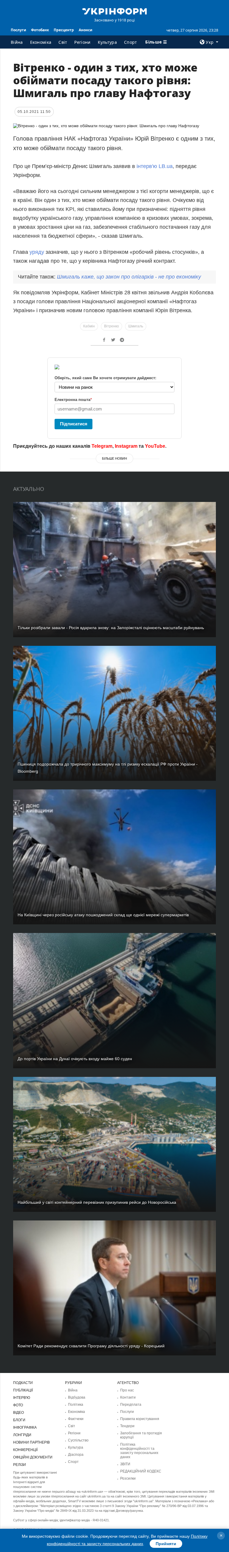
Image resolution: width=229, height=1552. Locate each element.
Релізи (19, 1465)
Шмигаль (135, 326)
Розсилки (128, 1478)
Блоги (19, 1420)
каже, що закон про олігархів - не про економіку (129, 277)
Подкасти (23, 1383)
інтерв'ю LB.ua (155, 166)
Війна (17, 42)
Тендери (127, 1426)
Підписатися (73, 423)
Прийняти (166, 1543)
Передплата (130, 1404)
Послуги (18, 29)
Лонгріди (22, 1435)
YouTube (155, 446)
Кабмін (89, 326)
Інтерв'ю (21, 1398)
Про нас (127, 1390)
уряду (37, 252)
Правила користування (139, 1419)
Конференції (25, 1450)
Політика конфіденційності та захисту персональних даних (139, 1450)
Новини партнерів (31, 1442)
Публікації (23, 1390)
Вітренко (111, 326)
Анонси (85, 29)
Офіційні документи (32, 1457)
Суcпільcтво (78, 1440)
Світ (62, 42)
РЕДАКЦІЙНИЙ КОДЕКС (140, 1471)
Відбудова (76, 1397)
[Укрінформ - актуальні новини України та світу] (114, 10)
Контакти (128, 1397)
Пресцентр (64, 29)
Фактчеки (75, 1419)
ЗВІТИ (125, 1464)
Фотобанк (40, 29)
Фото (18, 1405)
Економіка (41, 42)
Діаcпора (75, 1455)
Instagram (126, 446)
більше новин (114, 458)
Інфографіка (25, 1427)
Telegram (102, 446)
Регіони (82, 42)
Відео (18, 1413)
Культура (107, 42)
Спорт (130, 42)
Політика (75, 1404)
